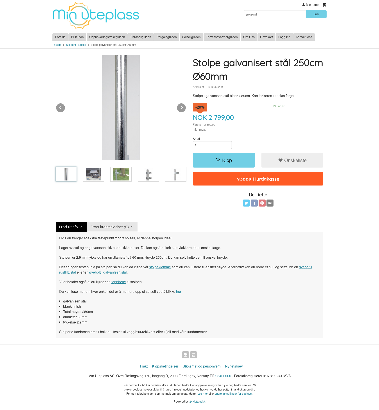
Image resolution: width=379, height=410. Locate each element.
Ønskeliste (295, 160)
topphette (118, 281)
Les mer (203, 393)
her (178, 291)
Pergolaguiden (167, 37)
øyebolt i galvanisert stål (108, 272)
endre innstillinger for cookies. (234, 393)
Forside (60, 37)
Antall (196, 138)
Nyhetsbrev (234, 366)
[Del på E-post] (270, 203)
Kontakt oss (304, 37)
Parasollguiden (141, 37)
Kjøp (227, 160)
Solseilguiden (191, 37)
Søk (316, 14)
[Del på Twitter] (246, 203)
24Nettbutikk (198, 401)
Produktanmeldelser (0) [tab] (110, 227)
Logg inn (284, 37)
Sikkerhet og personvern (202, 366)
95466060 (223, 375)
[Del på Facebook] (254, 203)
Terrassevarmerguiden (222, 37)
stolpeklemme (160, 266)
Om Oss (249, 37)
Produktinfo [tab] (68, 227)
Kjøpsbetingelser (165, 366)
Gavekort (266, 37)
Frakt (144, 366)
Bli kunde (77, 37)
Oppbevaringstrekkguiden (107, 37)
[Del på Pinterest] (262, 203)
